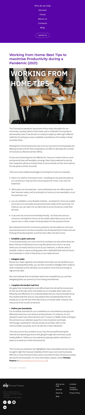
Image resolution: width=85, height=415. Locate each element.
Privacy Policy (74, 393)
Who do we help (43, 6)
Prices (43, 14)
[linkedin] (5, 408)
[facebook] (5, 403)
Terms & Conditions (73, 388)
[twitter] (9, 403)
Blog (42, 28)
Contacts (42, 23)
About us (42, 19)
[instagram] (14, 403)
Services (43, 10)
